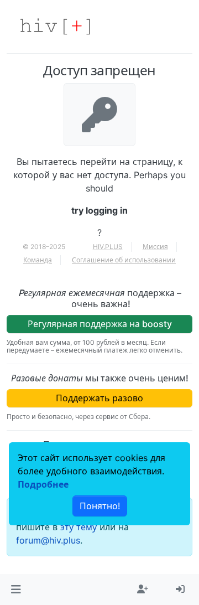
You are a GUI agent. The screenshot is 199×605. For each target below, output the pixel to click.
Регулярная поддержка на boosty (100, 323)
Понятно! (100, 505)
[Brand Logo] (55, 26)
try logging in (99, 210)
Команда (37, 260)
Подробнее (43, 484)
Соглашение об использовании (124, 260)
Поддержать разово (99, 398)
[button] (15, 589)
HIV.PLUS (108, 246)
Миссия (155, 246)
